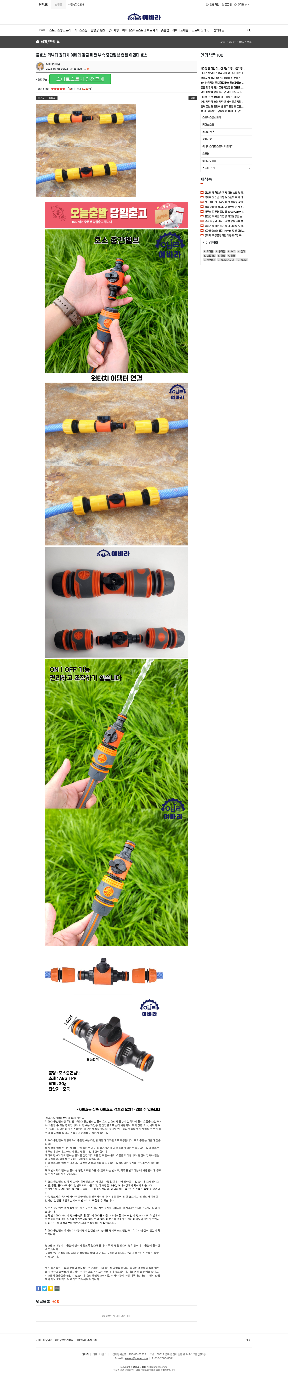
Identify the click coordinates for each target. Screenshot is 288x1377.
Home (222, 42)
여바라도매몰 (180, 30)
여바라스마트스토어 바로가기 (140, 30)
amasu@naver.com (136, 1358)
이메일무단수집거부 (86, 1340)
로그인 (228, 4)
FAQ (248, 1340)
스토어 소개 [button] (208, 168)
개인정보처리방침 (64, 1340)
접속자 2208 (77, 4)
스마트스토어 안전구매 (80, 79)
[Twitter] (44, 1288)
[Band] (57, 1288)
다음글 (52, 98)
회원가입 (214, 4)
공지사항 (113, 30)
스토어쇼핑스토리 (60, 30)
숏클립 (165, 30)
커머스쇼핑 (80, 30)
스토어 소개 (199, 30)
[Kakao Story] (50, 1288)
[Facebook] (38, 1288)
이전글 (41, 98)
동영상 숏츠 (98, 30)
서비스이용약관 (44, 1340)
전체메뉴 (219, 30)
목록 (193, 98)
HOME (42, 30)
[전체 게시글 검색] (249, 31)
